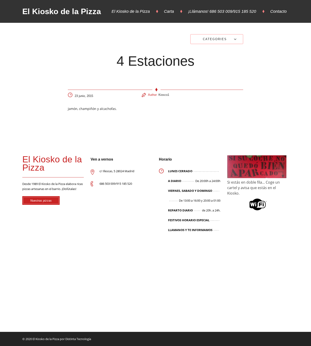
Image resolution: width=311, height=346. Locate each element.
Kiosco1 (163, 94)
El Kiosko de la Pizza (61, 11)
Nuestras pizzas (41, 200)
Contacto (278, 11)
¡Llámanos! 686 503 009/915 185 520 (222, 11)
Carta (169, 11)
